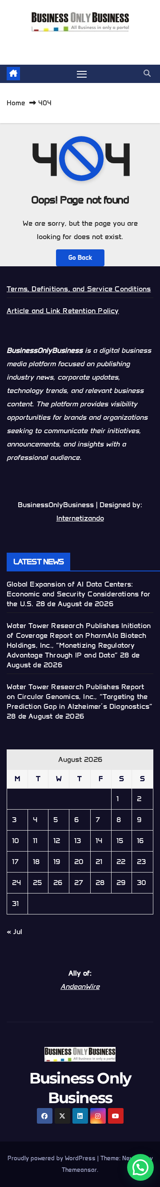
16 (140, 840)
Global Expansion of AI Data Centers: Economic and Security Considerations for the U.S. (78, 594)
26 (57, 882)
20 (79, 861)
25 (37, 882)
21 (99, 861)
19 (56, 861)
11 (35, 840)
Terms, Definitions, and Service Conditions (79, 289)
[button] (147, 73)
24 (16, 882)
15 (119, 840)
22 (120, 861)
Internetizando (80, 518)
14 (99, 840)
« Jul (14, 931)
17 (15, 861)
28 (100, 882)
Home (16, 103)
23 (141, 861)
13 (77, 840)
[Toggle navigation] (82, 74)
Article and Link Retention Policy (63, 310)
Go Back (80, 257)
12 (56, 840)
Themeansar (79, 1169)
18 (36, 861)
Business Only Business (80, 42)
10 (15, 840)
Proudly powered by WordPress (52, 1158)
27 (78, 882)
